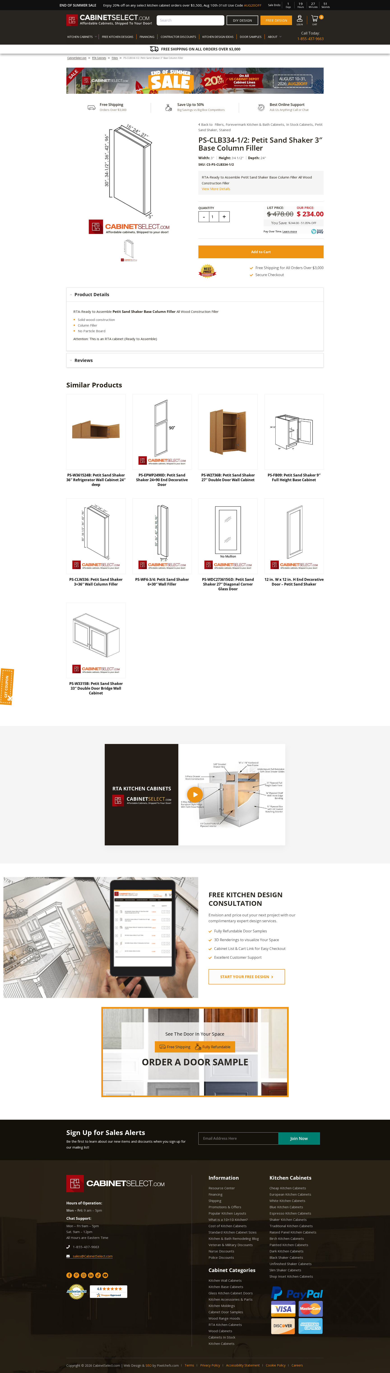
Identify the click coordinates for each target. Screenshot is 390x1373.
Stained (225, 130)
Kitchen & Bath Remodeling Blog (234, 1238)
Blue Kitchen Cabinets (286, 1207)
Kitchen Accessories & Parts (231, 1299)
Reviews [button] (83, 360)
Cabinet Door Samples (226, 1312)
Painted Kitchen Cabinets (288, 1245)
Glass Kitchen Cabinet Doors (231, 1293)
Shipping (215, 1200)
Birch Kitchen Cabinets (286, 1238)
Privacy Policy (210, 1365)
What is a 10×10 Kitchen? (228, 1219)
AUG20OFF (252, 5)
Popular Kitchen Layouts (227, 1213)
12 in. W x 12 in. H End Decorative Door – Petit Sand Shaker (294, 582)
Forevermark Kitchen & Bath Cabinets (255, 124)
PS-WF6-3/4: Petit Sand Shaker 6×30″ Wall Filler (162, 582)
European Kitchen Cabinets (290, 1194)
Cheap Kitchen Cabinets (287, 1188)
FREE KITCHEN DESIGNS (117, 37)
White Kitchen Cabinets (287, 1200)
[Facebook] (69, 1275)
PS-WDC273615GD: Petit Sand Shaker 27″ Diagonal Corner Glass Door (228, 584)
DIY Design (242, 20)
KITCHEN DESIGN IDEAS (218, 37)
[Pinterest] (76, 1275)
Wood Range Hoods (224, 1318)
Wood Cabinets (220, 1331)
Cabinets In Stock (222, 1337)
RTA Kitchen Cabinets (225, 1324)
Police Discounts (221, 1257)
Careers (297, 1365)
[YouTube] (105, 1275)
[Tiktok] (98, 1275)
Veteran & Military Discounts (231, 1245)
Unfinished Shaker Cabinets (290, 1263)
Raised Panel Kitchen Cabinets (292, 1232)
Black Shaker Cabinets (286, 1257)
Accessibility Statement (243, 1365)
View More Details (216, 188)
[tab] (195, 295)
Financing (216, 1194)
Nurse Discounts (221, 1251)
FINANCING (147, 37)
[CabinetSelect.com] (109, 20)
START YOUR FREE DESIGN (245, 976)
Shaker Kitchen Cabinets (288, 1219)
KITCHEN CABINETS (80, 37)
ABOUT (272, 37)
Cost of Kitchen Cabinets (228, 1226)
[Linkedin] (91, 1275)
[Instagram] (83, 1275)
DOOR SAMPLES (251, 37)
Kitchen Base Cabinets (226, 1286)
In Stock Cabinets (299, 124)
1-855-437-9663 (310, 38)
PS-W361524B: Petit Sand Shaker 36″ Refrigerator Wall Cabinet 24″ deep (95, 480)
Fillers (115, 57)
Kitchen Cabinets (221, 1343)
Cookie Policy (276, 1365)
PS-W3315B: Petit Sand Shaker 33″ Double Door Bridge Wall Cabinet (96, 688)
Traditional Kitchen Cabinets (291, 1226)
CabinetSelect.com (76, 57)
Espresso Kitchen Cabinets (290, 1213)
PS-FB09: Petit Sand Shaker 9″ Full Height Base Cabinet (294, 477)
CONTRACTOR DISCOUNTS (178, 37)
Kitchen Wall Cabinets (225, 1280)
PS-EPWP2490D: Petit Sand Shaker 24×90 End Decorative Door (162, 480)
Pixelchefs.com (168, 1365)
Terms (189, 1365)
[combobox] (190, 20)
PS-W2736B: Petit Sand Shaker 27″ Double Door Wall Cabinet (228, 477)
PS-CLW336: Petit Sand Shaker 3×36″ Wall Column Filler (96, 582)
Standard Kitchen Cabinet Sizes (233, 1232)
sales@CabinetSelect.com (92, 1256)
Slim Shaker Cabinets (285, 1270)
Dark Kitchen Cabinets (286, 1251)
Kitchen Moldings (222, 1305)
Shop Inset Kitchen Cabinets (291, 1276)
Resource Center (222, 1188)
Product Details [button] (91, 294)
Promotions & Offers (225, 1207)
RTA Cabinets (99, 57)
